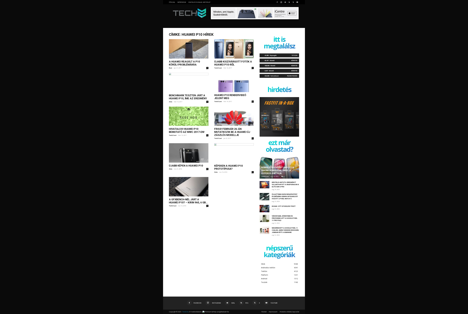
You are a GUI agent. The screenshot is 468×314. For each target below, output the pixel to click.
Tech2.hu (185, 312)
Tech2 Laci (218, 68)
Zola (170, 102)
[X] (293, 2)
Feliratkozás (292, 76)
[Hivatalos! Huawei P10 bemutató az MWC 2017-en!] (188, 116)
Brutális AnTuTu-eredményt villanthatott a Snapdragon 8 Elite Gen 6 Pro (285, 184)
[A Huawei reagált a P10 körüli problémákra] (188, 49)
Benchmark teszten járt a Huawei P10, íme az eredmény (188, 97)
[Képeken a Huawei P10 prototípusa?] (234, 153)
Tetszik (294, 55)
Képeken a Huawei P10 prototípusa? (228, 167)
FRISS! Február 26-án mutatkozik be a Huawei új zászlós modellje (232, 132)
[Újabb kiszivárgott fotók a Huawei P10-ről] (234, 49)
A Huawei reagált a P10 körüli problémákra (184, 63)
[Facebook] (277, 2)
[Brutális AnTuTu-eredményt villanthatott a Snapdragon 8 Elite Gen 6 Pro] (264, 184)
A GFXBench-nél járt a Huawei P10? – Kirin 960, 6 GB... (188, 201)
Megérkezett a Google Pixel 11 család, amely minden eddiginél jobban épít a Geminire (285, 230)
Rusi (170, 68)
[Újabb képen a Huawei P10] (188, 153)
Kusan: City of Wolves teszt (284, 206)
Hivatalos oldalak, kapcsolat (199, 2)
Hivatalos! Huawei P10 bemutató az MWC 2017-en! (186, 130)
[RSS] (289, 2)
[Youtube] (297, 2)
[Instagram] (281, 2)
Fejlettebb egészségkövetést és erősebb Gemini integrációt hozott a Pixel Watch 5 (285, 196)
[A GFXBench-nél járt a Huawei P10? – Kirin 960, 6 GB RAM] (188, 186)
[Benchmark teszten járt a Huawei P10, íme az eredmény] (188, 82)
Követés (294, 60)
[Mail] (285, 2)
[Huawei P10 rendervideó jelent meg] (234, 82)
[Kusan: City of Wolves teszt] (264, 208)
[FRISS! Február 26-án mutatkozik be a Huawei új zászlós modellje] (234, 116)
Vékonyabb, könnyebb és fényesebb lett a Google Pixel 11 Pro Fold (284, 218)
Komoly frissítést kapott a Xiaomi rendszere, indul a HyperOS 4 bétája (277, 170)
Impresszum (181, 2)
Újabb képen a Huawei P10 (186, 165)
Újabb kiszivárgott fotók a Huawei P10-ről (233, 63)
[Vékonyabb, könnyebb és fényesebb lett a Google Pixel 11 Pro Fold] (264, 218)
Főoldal (172, 2)
